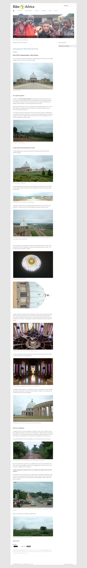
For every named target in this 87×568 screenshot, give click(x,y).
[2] (15, 34)
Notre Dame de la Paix (36, 551)
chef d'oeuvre (24, 551)
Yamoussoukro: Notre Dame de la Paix (25, 49)
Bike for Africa (16, 39)
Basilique (14, 551)
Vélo (42, 551)
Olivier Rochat (24, 553)
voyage (45, 551)
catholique (19, 551)
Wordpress (71, 564)
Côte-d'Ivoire (29, 551)
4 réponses (15, 52)
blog (21, 39)
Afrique (50, 550)
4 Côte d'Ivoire (28, 550)
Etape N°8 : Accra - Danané (36, 550)
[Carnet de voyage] (43, 25)
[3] (16, 34)
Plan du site (31, 564)
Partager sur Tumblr (29, 546)
